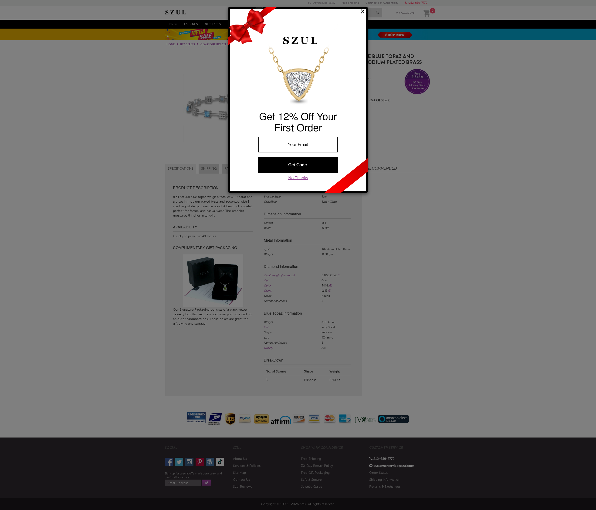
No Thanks (298, 178)
